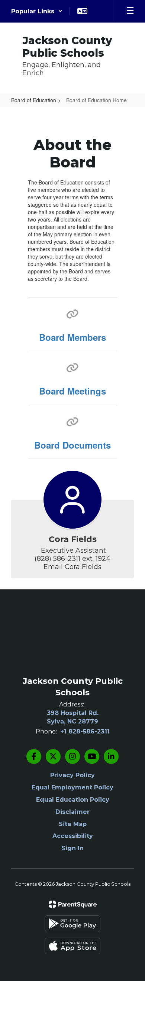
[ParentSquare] (73, 904)
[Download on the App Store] (72, 946)
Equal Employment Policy (72, 787)
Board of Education (33, 100)
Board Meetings (72, 391)
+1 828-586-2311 (85, 731)
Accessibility (72, 835)
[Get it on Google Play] (72, 923)
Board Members (72, 337)
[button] (37, 11)
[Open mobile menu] (130, 11)
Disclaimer (72, 811)
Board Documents (72, 445)
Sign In (72, 848)
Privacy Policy (72, 775)
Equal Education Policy (72, 799)
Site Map (73, 824)
